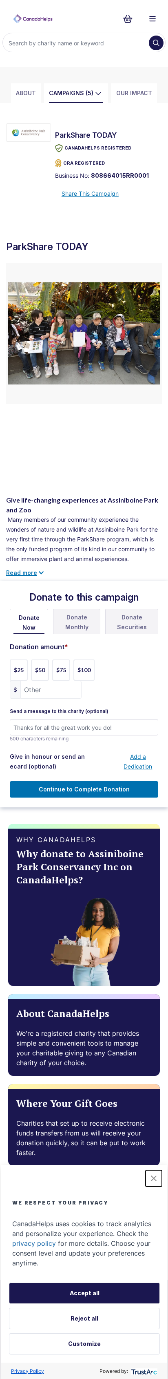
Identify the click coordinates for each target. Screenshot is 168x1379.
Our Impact (134, 92)
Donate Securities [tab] (132, 622)
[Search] (156, 43)
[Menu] (152, 19)
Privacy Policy (27, 1371)
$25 (19, 669)
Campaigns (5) (71, 92)
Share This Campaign (90, 193)
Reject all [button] (84, 1318)
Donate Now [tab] (29, 622)
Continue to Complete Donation (84, 789)
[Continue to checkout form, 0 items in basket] (130, 19)
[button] (154, 1178)
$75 (61, 669)
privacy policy (34, 1243)
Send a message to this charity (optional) (59, 711)
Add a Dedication (138, 761)
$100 (84, 669)
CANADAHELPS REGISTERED (97, 148)
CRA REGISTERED (84, 163)
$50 (40, 669)
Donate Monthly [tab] (76, 622)
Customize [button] (84, 1343)
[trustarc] (143, 1371)
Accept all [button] (84, 1293)
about (26, 92)
